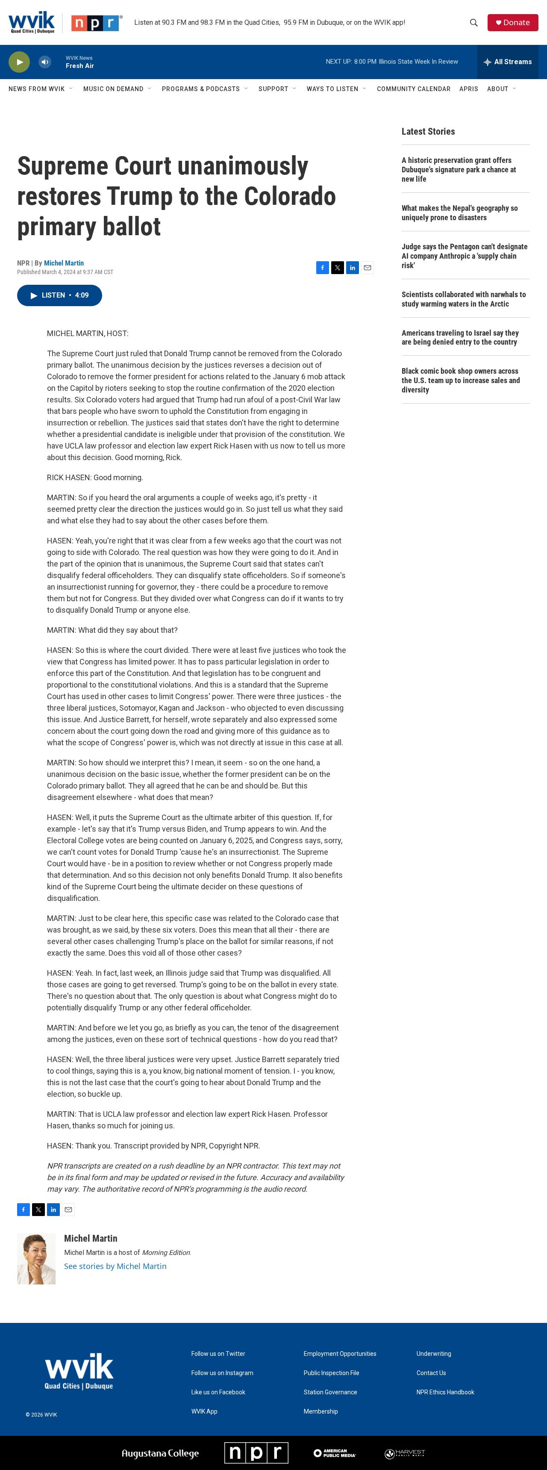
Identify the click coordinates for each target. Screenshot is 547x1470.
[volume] (45, 62)
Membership (321, 1411)
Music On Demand (113, 89)
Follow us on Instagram (222, 1373)
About (498, 89)
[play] (19, 62)
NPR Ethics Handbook (445, 1392)
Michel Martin (64, 263)
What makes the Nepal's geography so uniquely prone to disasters (460, 213)
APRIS (469, 89)
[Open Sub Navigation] (71, 89)
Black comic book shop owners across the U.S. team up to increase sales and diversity (461, 380)
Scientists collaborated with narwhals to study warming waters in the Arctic (464, 299)
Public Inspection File (331, 1373)
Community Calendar (414, 89)
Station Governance (330, 1392)
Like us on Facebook (218, 1392)
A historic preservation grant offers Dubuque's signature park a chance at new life (459, 169)
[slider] (58, 61)
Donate (516, 22)
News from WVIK (37, 89)
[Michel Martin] (36, 1258)
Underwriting (434, 1354)
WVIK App (204, 1411)
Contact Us (431, 1373)
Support (273, 89)
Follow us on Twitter (218, 1354)
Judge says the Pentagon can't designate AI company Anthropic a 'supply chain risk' (465, 256)
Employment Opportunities (340, 1354)
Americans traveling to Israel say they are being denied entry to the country (460, 337)
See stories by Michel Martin (115, 1266)
